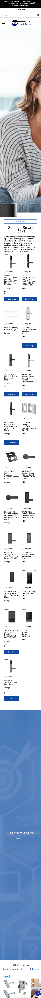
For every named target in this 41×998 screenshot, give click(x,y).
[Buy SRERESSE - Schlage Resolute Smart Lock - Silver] (29, 313)
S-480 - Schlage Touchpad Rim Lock (29, 593)
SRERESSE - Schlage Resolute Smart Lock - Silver (29, 330)
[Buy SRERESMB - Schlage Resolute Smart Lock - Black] (11, 359)
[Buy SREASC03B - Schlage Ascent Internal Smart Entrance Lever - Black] (11, 497)
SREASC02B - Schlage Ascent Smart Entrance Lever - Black (28, 515)
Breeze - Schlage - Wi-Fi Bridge (11, 328)
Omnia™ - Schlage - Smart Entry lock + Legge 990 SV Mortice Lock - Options (11, 280)
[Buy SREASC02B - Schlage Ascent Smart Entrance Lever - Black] (29, 497)
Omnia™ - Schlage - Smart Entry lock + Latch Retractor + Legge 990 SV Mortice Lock (29, 280)
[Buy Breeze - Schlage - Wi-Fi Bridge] (11, 313)
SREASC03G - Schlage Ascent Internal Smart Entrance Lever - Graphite (29, 475)
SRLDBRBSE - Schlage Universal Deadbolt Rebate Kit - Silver (29, 426)
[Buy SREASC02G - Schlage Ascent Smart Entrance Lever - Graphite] (11, 538)
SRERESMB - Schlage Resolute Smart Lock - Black (11, 377)
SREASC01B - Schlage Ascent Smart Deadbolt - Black (11, 594)
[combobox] (18, 15)
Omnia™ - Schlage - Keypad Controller (26, 633)
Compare (9, 272)
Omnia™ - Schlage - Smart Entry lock (11, 682)
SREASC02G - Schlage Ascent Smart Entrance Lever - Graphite (11, 555)
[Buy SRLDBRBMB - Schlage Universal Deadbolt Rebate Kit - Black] (11, 456)
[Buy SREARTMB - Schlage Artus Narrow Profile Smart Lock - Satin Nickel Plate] (29, 359)
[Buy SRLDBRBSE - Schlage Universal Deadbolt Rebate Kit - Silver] (29, 408)
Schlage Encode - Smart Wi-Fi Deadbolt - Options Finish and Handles (11, 634)
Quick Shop (12, 299)
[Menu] (3, 23)
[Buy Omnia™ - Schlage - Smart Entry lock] (11, 666)
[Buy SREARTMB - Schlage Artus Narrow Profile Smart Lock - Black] (11, 408)
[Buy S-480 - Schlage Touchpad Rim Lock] (29, 577)
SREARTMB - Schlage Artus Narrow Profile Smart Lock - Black (10, 426)
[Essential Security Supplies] (21, 23)
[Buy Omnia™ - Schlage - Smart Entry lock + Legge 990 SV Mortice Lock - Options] (11, 261)
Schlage (7, 288)
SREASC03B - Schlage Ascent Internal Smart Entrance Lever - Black (11, 515)
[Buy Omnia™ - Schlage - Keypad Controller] (29, 616)
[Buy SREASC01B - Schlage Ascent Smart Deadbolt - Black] (11, 577)
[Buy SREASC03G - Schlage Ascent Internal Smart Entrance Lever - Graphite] (29, 456)
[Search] (38, 15)
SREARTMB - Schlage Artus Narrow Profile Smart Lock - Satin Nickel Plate (29, 378)
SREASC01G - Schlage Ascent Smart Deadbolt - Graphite (29, 555)
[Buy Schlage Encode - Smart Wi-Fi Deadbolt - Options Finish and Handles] (11, 616)
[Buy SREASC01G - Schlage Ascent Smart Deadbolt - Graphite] (29, 538)
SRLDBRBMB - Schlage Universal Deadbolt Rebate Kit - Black (11, 475)
